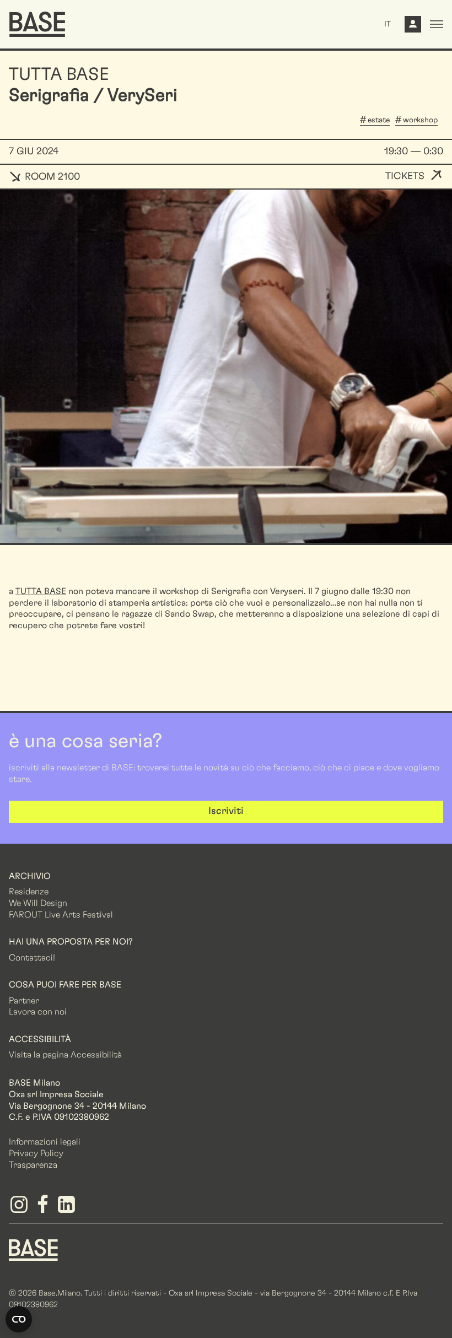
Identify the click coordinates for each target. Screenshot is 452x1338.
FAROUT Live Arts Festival (61, 914)
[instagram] (21, 1208)
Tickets (404, 176)
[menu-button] (436, 24)
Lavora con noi (38, 1011)
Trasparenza (33, 1165)
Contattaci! (32, 957)
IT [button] (387, 24)
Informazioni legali (44, 1141)
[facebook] (44, 1208)
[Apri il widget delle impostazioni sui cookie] (19, 1319)
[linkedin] (68, 1208)
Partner (24, 1000)
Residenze (29, 891)
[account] (413, 27)
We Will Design (38, 903)
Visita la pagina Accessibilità (65, 1054)
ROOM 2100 (51, 177)
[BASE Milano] (33, 1249)
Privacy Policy (36, 1153)
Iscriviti (226, 811)
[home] (37, 24)
